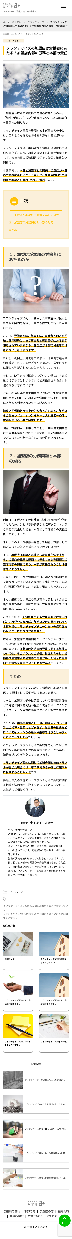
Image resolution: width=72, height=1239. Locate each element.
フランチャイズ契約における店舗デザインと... (54, 1002)
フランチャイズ (13, 40)
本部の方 (29, 1211)
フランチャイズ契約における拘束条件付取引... (18, 1043)
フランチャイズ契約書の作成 (54, 1041)
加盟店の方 (47, 1211)
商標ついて (10, 958)
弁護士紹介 (35, 1216)
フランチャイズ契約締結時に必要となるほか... (54, 960)
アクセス (51, 1216)
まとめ (13, 230)
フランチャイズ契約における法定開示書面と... (18, 1002)
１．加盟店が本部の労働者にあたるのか (34, 215)
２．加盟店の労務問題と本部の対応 (31, 222)
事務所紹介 (17, 1216)
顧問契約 (63, 1211)
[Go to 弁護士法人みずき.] (4, 22)
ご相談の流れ (11, 1211)
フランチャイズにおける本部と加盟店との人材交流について (35, 907)
